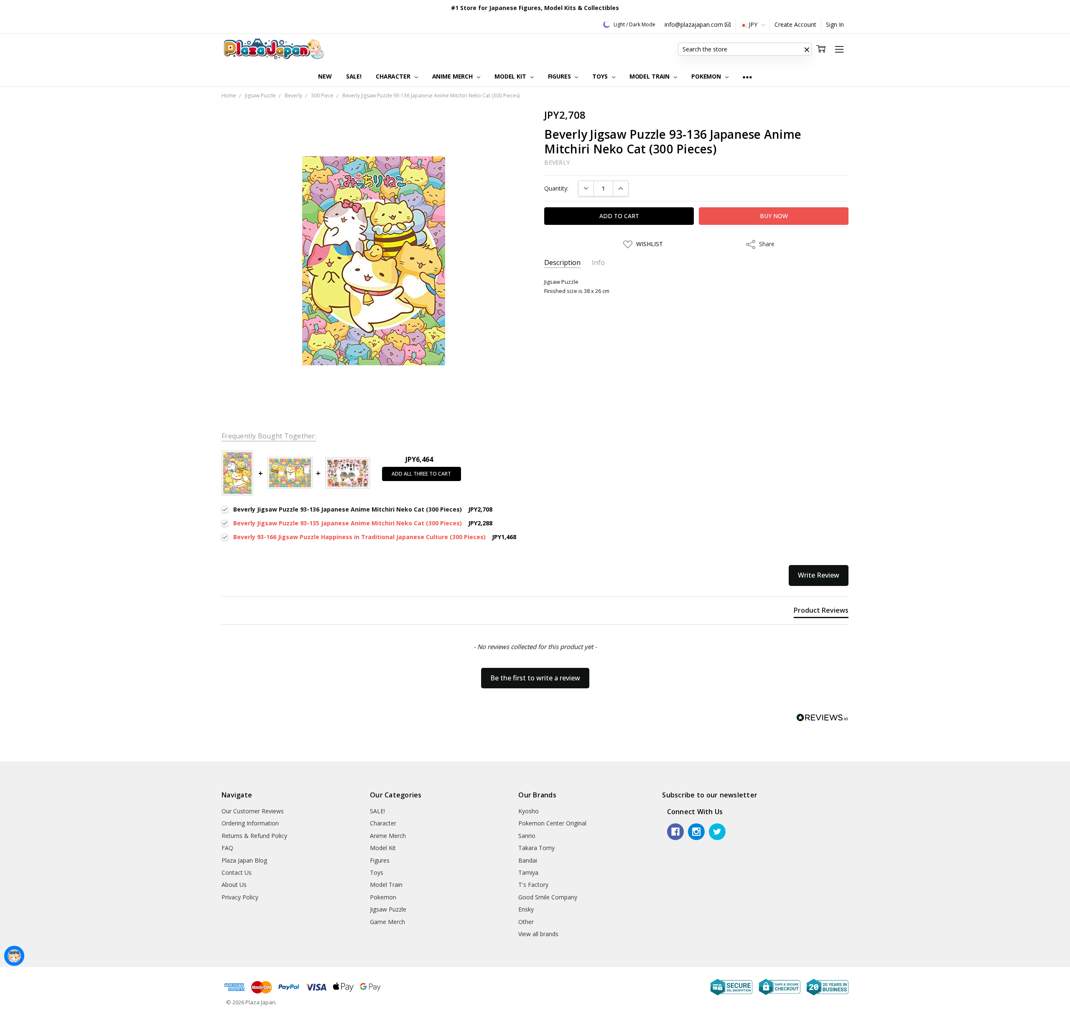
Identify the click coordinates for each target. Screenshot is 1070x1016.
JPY (753, 24)
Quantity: (556, 188)
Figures (560, 76)
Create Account (795, 24)
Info (598, 262)
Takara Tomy (536, 848)
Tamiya (528, 872)
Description (562, 262)
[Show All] (747, 76)
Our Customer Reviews (253, 811)
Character (394, 76)
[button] (807, 49)
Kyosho (528, 811)
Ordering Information (250, 823)
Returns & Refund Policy (254, 836)
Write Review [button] (818, 575)
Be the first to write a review (535, 677)
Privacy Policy (240, 897)
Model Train (650, 76)
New (325, 76)
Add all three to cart (421, 473)
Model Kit (511, 76)
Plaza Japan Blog (244, 860)
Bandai (527, 860)
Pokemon (707, 76)
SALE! (354, 76)
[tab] (821, 612)
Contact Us (237, 872)
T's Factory (533, 885)
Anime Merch (453, 76)
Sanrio (526, 836)
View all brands (538, 934)
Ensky (526, 909)
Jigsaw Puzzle (388, 909)
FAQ (227, 848)
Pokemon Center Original (552, 823)
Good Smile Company (547, 897)
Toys (600, 76)
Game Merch (387, 922)
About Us (234, 885)
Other (526, 922)
